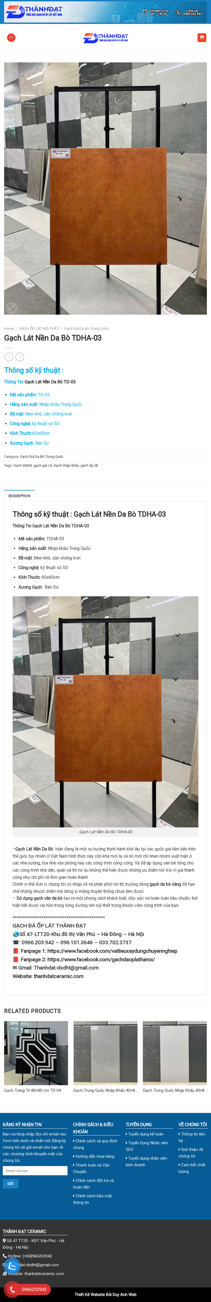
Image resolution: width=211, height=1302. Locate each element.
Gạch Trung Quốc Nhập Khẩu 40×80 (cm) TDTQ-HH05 (105, 1090)
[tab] (19, 496)
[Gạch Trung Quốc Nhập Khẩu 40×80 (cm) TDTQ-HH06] (175, 1053)
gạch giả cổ (43, 465)
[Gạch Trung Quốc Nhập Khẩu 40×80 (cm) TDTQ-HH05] (105, 1053)
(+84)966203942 (37, 1256)
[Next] (206, 1062)
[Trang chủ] (105, 12)
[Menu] (11, 37)
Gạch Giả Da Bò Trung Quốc (86, 328)
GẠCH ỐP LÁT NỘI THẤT (39, 328)
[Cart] (202, 37)
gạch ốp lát (89, 465)
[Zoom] (11, 308)
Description (19, 496)
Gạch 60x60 (22, 465)
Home (9, 328)
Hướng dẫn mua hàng (94, 1156)
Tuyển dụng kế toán (145, 1134)
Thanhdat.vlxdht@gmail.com (33, 1264)
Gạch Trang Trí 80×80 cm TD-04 (32, 1090)
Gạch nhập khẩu (66, 465)
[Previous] (4, 1062)
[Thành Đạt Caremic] (105, 37)
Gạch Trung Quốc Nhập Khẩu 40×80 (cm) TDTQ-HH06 (175, 1090)
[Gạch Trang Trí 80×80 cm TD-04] (36, 1053)
